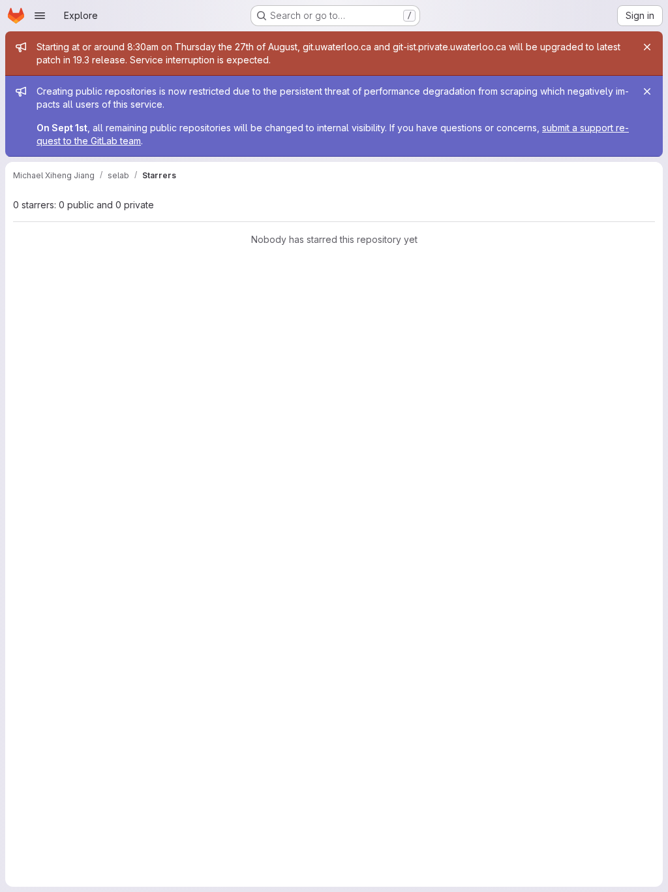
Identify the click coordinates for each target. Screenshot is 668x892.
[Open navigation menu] (39, 15)
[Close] (647, 47)
